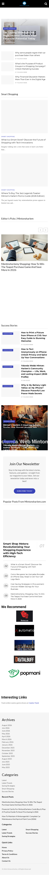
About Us (5, 857)
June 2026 (6, 731)
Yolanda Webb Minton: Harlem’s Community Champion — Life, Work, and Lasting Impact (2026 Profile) (34, 371)
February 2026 (7, 742)
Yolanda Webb (10, 42)
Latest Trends (7, 783)
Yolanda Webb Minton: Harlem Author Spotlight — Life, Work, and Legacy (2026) (20, 447)
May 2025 (6, 767)
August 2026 (7, 725)
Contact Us (6, 861)
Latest (4, 780)
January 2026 (7, 745)
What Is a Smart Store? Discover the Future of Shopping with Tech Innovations (26, 566)
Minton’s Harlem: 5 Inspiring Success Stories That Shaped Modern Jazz (22, 426)
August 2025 (7, 759)
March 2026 (6, 739)
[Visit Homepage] (24, 3)
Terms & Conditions (9, 854)
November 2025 (8, 750)
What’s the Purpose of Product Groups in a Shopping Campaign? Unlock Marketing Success (30, 66)
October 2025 (7, 753)
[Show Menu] (3, 4)
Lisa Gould (26, 380)
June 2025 (6, 764)
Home (4, 847)
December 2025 (8, 748)
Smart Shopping (8, 136)
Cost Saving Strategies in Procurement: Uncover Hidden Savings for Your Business (27, 586)
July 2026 (5, 728)
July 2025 (5, 762)
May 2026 (6, 734)
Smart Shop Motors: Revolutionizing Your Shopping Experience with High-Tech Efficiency (17, 550)
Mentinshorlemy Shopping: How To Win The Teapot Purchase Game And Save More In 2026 (22, 266)
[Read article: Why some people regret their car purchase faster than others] (7, 55)
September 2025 (8, 756)
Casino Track (34, 703)
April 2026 (6, 736)
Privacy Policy (7, 851)
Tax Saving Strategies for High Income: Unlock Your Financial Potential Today (20, 35)
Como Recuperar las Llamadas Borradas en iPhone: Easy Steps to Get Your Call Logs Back (27, 576)
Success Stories (7, 333)
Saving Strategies (10, 28)
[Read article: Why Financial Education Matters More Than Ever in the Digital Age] (7, 79)
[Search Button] (46, 4)
